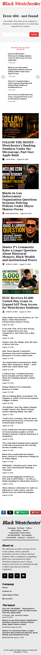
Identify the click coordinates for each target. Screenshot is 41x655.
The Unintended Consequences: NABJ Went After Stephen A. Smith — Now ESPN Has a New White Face (19, 364)
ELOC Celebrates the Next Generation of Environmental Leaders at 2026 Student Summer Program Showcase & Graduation (20, 433)
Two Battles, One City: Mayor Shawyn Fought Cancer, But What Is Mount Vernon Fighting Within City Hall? (19, 409)
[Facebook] (4, 575)
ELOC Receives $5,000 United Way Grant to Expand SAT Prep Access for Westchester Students (20, 97)
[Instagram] (10, 575)
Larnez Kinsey (10, 159)
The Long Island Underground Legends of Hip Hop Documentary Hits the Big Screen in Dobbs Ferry (20, 445)
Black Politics (7, 637)
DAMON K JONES (12, 264)
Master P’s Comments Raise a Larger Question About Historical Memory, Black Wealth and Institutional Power (20, 84)
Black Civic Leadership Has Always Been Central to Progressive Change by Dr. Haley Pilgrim (20, 456)
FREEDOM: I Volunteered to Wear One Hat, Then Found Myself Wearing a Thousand (19, 467)
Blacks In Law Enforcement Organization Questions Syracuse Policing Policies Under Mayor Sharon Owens (20, 70)
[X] (17, 575)
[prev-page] (3, 77)
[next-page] (38, 77)
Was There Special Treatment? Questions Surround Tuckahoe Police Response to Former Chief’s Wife (19, 353)
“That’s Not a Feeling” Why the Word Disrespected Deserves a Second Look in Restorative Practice (20, 420)
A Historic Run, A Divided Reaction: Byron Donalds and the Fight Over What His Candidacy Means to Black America (18, 377)
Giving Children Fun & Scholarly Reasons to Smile (16, 388)
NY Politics (6, 627)
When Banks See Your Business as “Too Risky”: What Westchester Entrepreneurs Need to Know (20, 319)
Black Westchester (12, 213)
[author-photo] (3, 159)
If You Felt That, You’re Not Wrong (15, 615)
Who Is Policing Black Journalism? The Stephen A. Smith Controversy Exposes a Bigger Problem (20, 398)
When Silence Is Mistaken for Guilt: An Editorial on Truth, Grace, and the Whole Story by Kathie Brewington (20, 490)
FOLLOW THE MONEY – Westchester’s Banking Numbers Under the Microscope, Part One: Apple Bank (20, 57)
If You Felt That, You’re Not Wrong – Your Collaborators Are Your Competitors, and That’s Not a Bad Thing (18, 332)
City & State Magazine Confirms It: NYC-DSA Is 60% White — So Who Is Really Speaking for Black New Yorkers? (20, 479)
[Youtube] (23, 575)
